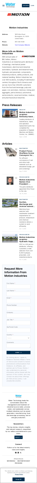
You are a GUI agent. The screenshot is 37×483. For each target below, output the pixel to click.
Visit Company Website (22, 45)
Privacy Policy (19, 474)
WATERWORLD (11, 461)
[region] (18, 475)
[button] (3, 5)
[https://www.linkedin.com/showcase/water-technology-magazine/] (18, 453)
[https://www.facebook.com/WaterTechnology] (16, 453)
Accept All (18, 479)
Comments (10, 342)
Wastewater (23, 148)
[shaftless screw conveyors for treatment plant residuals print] (10, 152)
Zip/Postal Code (12, 327)
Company (10, 312)
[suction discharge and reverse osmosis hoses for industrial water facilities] (10, 203)
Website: (5, 45)
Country (10, 335)
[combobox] (18, 338)
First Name (11, 283)
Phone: (4, 41)
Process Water (24, 177)
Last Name (11, 290)
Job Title (10, 320)
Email (9, 298)
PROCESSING (18, 463)
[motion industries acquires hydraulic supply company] (10, 238)
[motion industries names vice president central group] (10, 180)
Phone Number (12, 305)
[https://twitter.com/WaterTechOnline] (21, 453)
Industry (22, 109)
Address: (5, 34)
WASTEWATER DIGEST (23, 461)
